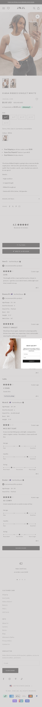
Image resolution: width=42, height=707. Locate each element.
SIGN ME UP (31, 361)
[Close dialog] (41, 339)
